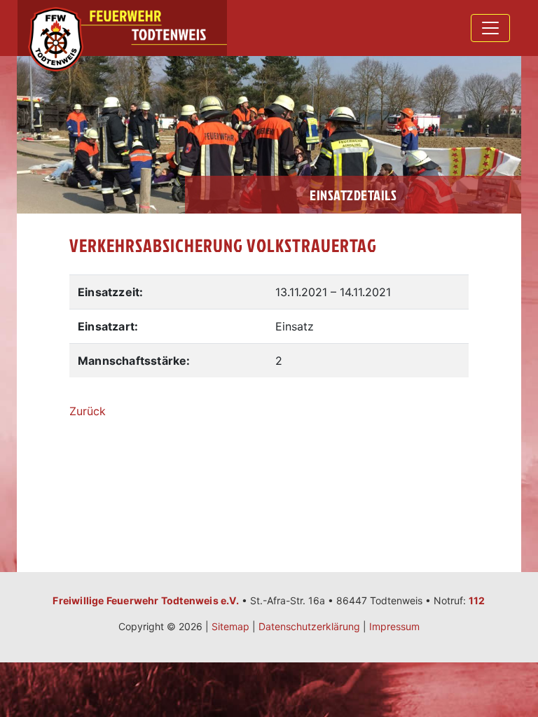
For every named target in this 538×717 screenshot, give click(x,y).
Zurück (87, 411)
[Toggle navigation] (490, 28)
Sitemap (230, 626)
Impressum (394, 626)
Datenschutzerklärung (309, 626)
